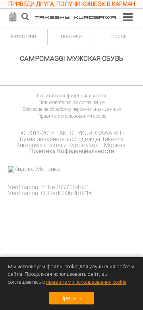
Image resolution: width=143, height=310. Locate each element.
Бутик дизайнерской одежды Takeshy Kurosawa (70, 142)
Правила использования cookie (71, 116)
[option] (71, 5)
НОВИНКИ (71, 36)
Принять (71, 298)
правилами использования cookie (86, 282)
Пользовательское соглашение (71, 102)
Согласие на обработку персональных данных (71, 109)
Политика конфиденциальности (71, 95)
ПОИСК (119, 36)
